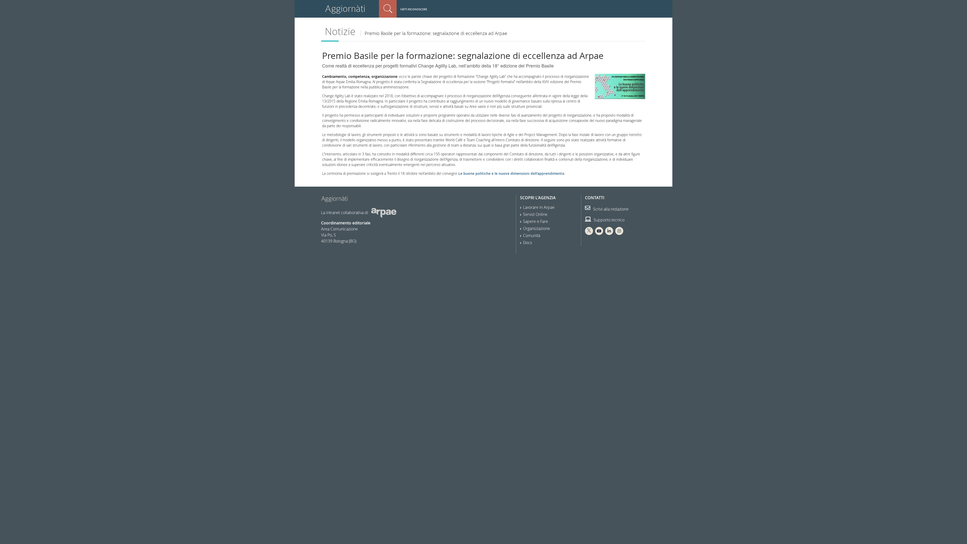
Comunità (531, 235)
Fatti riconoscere (413, 9)
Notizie (340, 31)
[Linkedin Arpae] (609, 231)
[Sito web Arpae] (383, 212)
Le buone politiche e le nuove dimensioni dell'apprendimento (511, 173)
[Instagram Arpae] (619, 231)
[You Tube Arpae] (599, 231)
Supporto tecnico (609, 220)
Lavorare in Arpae (539, 207)
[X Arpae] (589, 231)
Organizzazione (536, 228)
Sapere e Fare (535, 221)
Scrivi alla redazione (610, 209)
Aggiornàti (345, 8)
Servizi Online (535, 214)
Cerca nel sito (388, 9)
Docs (527, 242)
